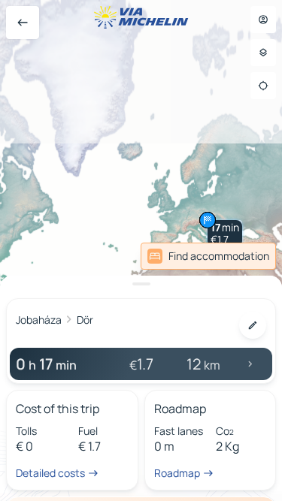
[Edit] (252, 325)
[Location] (263, 85)
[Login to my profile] (263, 19)
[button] (225, 233)
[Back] (22, 22)
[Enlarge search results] (141, 284)
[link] (208, 256)
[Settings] (263, 52)
